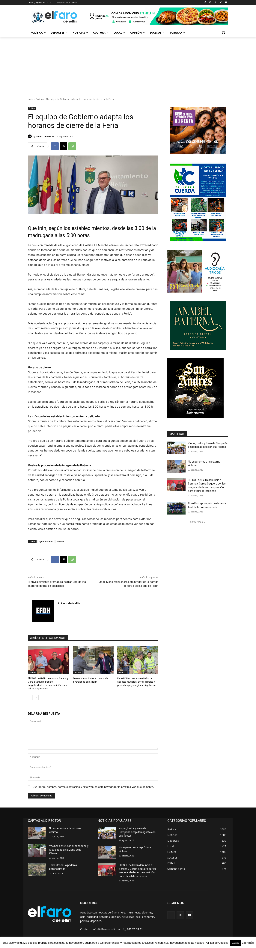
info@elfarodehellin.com (107, 929)
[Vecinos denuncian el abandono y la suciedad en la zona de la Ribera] (37, 850)
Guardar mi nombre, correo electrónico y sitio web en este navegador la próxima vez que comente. (93, 786)
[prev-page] (30, 697)
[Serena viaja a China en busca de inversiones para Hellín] (93, 660)
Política (40, 99)
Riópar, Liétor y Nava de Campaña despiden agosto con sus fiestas (137, 832)
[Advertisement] (128, 65)
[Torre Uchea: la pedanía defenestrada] (37, 869)
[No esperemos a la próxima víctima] (176, 466)
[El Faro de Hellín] (30, 136)
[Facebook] (205, 3)
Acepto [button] (235, 943)
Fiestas (60, 541)
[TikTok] (215, 3)
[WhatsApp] (72, 146)
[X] (221, 3)
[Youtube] (226, 3)
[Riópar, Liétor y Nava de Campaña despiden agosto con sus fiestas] (176, 448)
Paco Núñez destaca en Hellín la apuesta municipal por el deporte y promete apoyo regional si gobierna (136, 682)
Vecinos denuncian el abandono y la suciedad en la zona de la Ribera (68, 849)
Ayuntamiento (46, 541)
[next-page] (36, 697)
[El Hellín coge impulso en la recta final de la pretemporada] (176, 508)
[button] (223, 32)
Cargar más (196, 522)
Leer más (248, 942)
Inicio (31, 99)
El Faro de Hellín (45, 136)
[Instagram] (210, 3)
